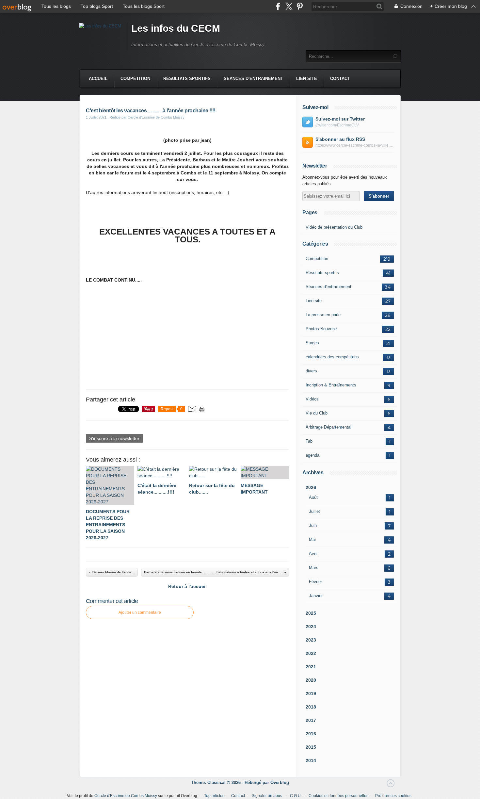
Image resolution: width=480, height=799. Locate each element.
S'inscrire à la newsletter (114, 438)
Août (313, 497)
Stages (312, 342)
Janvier (316, 595)
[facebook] (278, 6)
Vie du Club (317, 413)
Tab (309, 441)
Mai (312, 539)
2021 (311, 666)
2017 (311, 720)
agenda (312, 455)
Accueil (98, 78)
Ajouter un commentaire (140, 612)
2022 (311, 653)
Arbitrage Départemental (328, 427)
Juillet (314, 511)
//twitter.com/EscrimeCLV (337, 125)
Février (315, 581)
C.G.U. (296, 795)
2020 (311, 680)
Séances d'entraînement (253, 78)
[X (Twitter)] (289, 6)
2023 (311, 640)
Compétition (135, 78)
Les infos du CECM (175, 28)
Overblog (279, 782)
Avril (313, 553)
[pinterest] (300, 6)
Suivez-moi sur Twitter (340, 119)
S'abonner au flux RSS (340, 139)
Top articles (214, 795)
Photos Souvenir (321, 328)
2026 (311, 487)
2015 (311, 747)
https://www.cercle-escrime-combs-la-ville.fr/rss (354, 145)
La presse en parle (323, 314)
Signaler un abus (267, 795)
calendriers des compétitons (332, 356)
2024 (311, 626)
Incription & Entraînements (331, 385)
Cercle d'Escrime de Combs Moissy (125, 795)
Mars (313, 567)
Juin (313, 525)
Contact (340, 78)
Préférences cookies (393, 795)
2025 (311, 613)
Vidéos (312, 399)
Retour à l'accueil (187, 586)
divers (311, 370)
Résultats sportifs (187, 78)
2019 (311, 693)
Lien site (306, 78)
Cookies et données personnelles (338, 795)
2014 (311, 760)
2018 (311, 706)
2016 (311, 733)
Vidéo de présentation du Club (334, 227)
